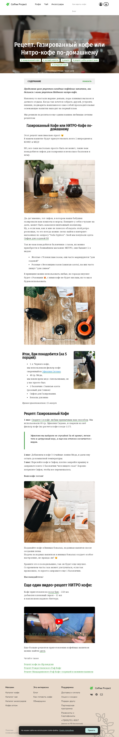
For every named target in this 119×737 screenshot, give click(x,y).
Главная (33, 39)
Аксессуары (57, 4)
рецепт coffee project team (86, 60)
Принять (91, 730)
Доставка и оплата (70, 692)
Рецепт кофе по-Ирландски (39, 664)
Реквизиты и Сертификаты (68, 714)
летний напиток (51, 60)
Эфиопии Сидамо (51, 371)
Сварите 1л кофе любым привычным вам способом (60, 419)
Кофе (38, 4)
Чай (46, 4)
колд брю (53, 591)
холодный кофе (60, 65)
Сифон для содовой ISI (36, 238)
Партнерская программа (67, 707)
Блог (74, 11)
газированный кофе (31, 60)
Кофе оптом (11, 705)
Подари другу (68, 701)
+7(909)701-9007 (72, 722)
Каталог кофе (12, 692)
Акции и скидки (69, 696)
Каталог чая (11, 696)
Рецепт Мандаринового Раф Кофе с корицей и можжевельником (58, 671)
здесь (43, 650)
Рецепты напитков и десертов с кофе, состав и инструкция (66, 39)
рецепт (66, 60)
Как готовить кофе (42, 696)
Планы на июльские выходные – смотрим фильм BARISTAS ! (67, 2)
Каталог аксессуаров (15, 701)
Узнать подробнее (66, 730)
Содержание (59, 81)
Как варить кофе (79, 4)
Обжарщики (39, 701)
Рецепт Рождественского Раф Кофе (42, 668)
